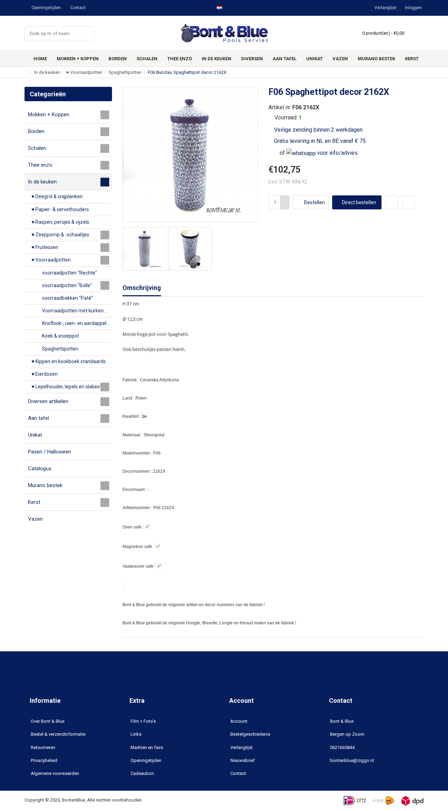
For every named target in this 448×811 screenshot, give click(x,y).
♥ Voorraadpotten (84, 72)
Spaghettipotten (124, 72)
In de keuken (47, 72)
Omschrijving (141, 287)
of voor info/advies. (318, 153)
